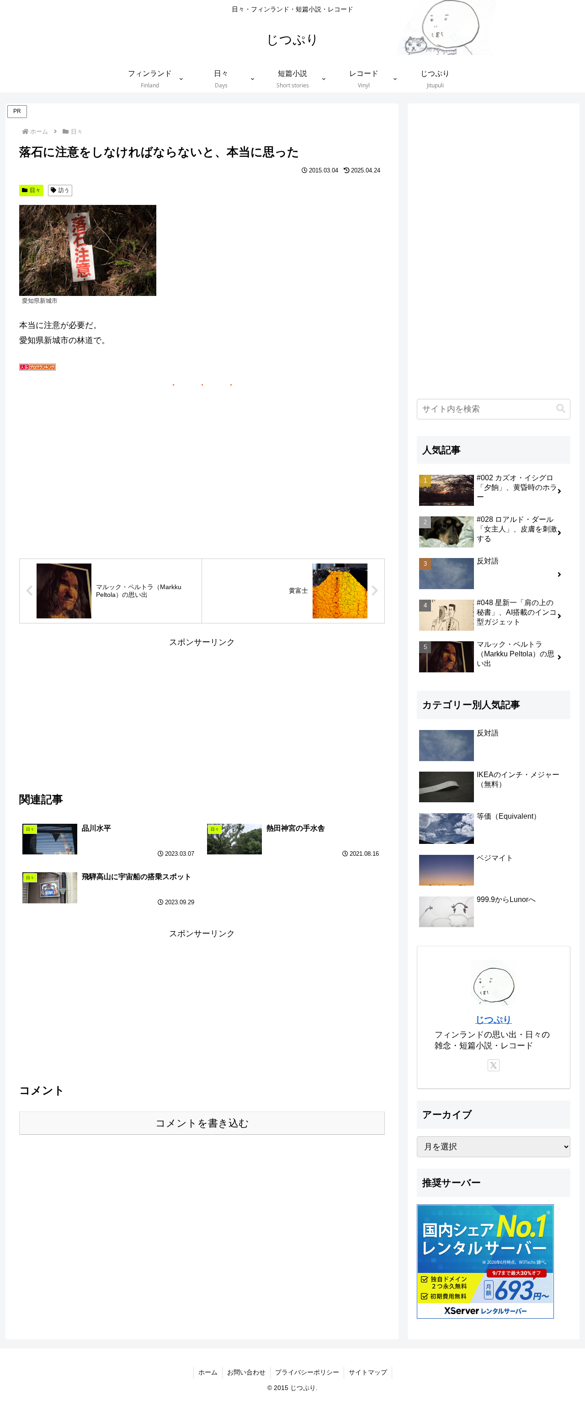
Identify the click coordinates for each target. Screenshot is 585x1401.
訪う (63, 190)
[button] (561, 408)
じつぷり (493, 1020)
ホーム (208, 1372)
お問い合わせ (246, 1372)
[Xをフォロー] (494, 1065)
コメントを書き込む (202, 1123)
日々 (35, 190)
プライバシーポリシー (307, 1372)
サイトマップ (368, 1372)
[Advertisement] (202, 714)
